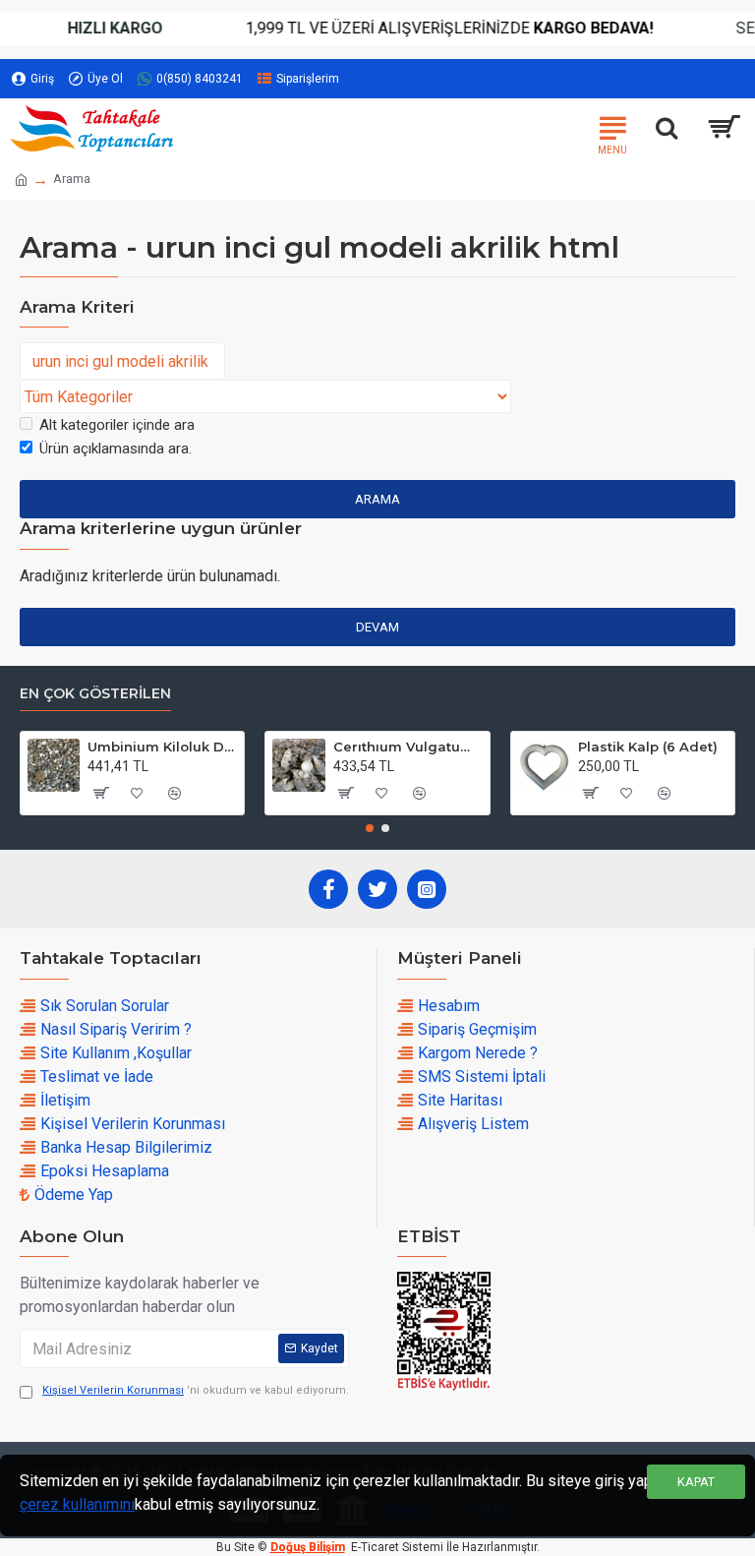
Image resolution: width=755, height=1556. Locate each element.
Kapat (696, 1481)
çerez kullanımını (77, 1504)
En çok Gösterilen (95, 694)
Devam (377, 627)
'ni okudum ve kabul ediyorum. (195, 1390)
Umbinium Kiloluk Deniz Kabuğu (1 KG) (162, 746)
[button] (370, 828)
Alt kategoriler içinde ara (117, 425)
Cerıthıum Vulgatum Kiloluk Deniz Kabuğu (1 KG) (408, 746)
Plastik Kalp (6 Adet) (648, 746)
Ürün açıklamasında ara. (115, 448)
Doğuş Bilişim (307, 1547)
